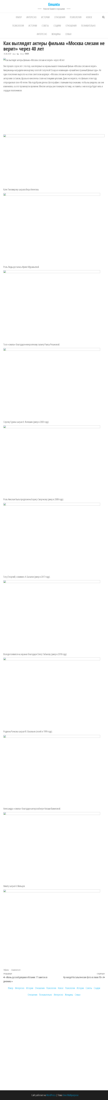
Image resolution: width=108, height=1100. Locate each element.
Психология (75, 17)
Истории (45, 17)
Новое (89, 17)
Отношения (59, 17)
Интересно (31, 17)
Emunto (54, 4)
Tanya (27, 53)
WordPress (51, 1095)
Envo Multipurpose (70, 1095)
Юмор (19, 17)
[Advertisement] (54, 113)
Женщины (56, 34)
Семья (68, 34)
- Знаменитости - (15, 969)
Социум (57, 25)
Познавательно (88, 25)
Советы (45, 25)
